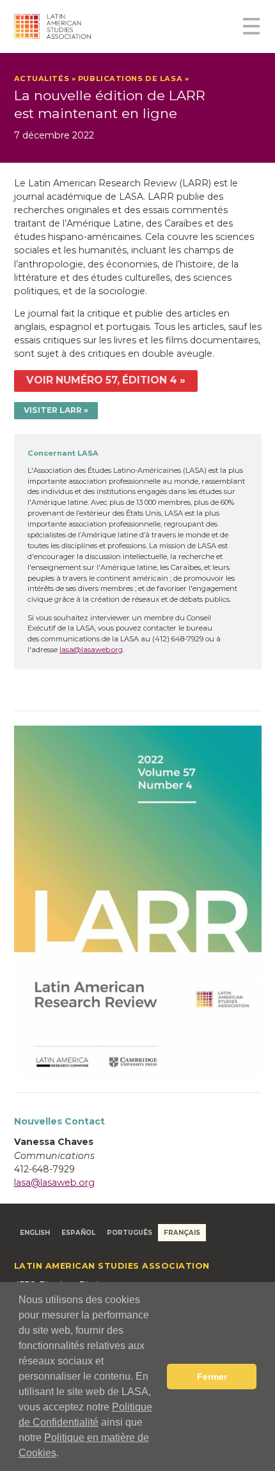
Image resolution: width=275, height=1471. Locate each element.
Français (182, 1232)
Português (129, 1232)
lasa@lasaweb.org (91, 649)
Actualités (42, 78)
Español (78, 1232)
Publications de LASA (130, 78)
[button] (63, 1454)
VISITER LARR (53, 410)
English (35, 1232)
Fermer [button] (212, 1376)
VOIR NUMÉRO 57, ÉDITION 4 (101, 380)
